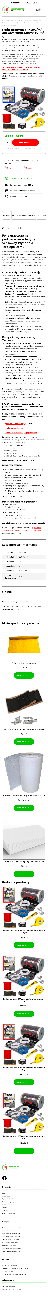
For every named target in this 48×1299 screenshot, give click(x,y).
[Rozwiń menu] (44, 9)
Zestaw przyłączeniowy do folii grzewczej (24, 729)
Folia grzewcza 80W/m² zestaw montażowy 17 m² (24, 1000)
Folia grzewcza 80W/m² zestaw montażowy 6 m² (24, 1137)
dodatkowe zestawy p (15, 433)
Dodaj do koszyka (25, 142)
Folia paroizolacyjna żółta (24, 663)
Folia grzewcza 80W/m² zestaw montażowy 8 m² (24, 1068)
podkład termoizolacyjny (15, 424)
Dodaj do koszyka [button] (24, 675)
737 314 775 (15, 3)
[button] (43, 89)
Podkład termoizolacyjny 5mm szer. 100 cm (24, 795)
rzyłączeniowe (31, 433)
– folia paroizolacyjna (14, 428)
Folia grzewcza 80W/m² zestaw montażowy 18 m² (24, 931)
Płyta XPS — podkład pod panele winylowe (24, 861)
